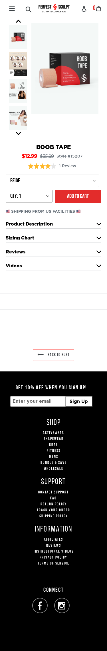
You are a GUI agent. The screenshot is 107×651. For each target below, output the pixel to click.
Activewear (53, 433)
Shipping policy (53, 516)
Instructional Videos (54, 551)
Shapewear (54, 439)
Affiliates (53, 540)
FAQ (53, 498)
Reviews (53, 545)
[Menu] (12, 8)
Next (18, 134)
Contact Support (53, 492)
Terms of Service (53, 563)
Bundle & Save (54, 463)
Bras (53, 445)
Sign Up (79, 401)
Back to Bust (58, 355)
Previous (18, 21)
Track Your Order (53, 510)
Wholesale (53, 469)
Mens (53, 457)
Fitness (53, 451)
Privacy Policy (53, 557)
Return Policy (54, 504)
